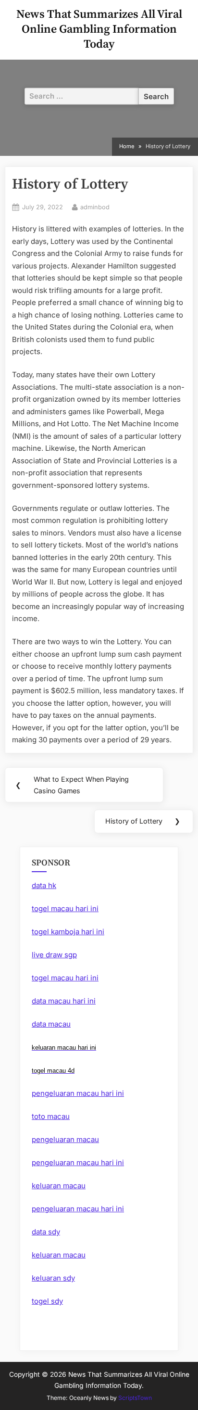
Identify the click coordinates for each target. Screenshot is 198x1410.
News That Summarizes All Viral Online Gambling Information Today (99, 29)
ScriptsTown (135, 1397)
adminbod (95, 207)
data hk (44, 885)
